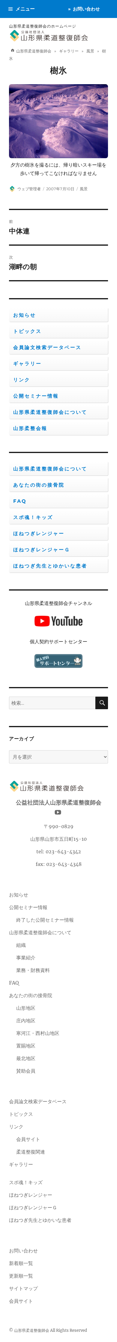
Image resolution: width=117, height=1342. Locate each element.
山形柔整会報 (30, 428)
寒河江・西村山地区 (37, 1033)
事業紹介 (25, 958)
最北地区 (25, 1058)
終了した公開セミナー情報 (45, 920)
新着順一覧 (21, 1263)
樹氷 (58, 70)
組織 (21, 945)
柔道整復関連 (30, 1152)
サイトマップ (23, 1288)
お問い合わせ (86, 9)
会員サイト (28, 1139)
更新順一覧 (21, 1276)
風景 (84, 188)
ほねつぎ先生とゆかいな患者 (50, 566)
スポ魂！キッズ (33, 517)
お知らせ (24, 315)
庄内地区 (25, 1021)
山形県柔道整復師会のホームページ (42, 26)
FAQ (20, 501)
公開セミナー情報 (36, 396)
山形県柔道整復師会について (50, 412)
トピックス (27, 331)
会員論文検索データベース (47, 347)
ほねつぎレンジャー (38, 533)
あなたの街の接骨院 (38, 485)
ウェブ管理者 (29, 188)
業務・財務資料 (33, 970)
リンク (21, 380)
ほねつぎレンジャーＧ (41, 550)
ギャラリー (27, 363)
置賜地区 (25, 1046)
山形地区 (25, 1008)
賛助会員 (25, 1071)
